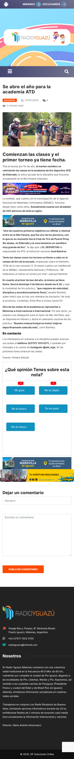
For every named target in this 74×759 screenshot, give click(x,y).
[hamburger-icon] (10, 72)
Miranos (29, 4)
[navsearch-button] (67, 71)
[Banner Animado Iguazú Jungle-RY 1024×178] (37, 475)
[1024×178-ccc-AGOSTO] (37, 188)
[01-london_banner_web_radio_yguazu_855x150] (37, 220)
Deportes (9, 100)
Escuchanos (51, 4)
